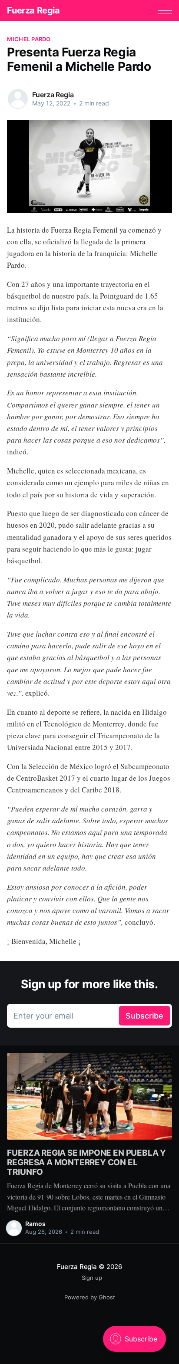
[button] (165, 10)
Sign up (92, 1277)
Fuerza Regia (33, 10)
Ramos (35, 1223)
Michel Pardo (28, 39)
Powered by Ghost (89, 1297)
